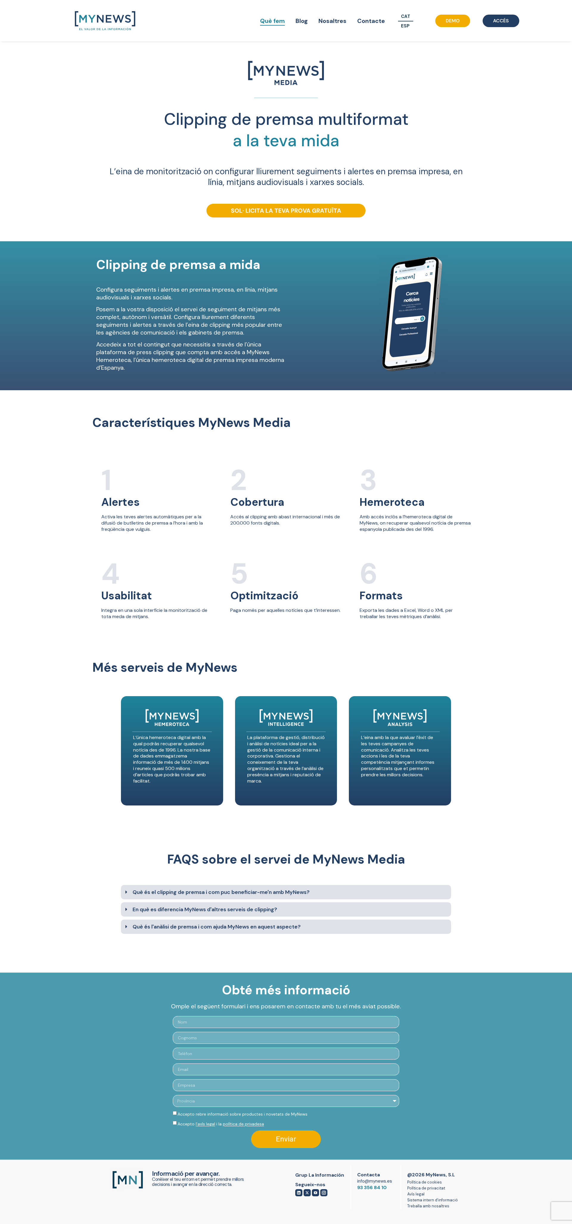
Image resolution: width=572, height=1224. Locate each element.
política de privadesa (243, 1124)
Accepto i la (221, 1124)
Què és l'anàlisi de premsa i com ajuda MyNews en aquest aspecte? (217, 926)
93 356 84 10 (372, 1187)
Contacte (371, 21)
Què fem (272, 21)
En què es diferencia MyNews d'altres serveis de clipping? (205, 909)
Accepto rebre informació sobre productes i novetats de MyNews (242, 1114)
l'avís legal (205, 1124)
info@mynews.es (374, 1181)
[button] (286, 892)
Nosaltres (332, 21)
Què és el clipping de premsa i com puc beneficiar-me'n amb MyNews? (221, 892)
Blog (302, 21)
